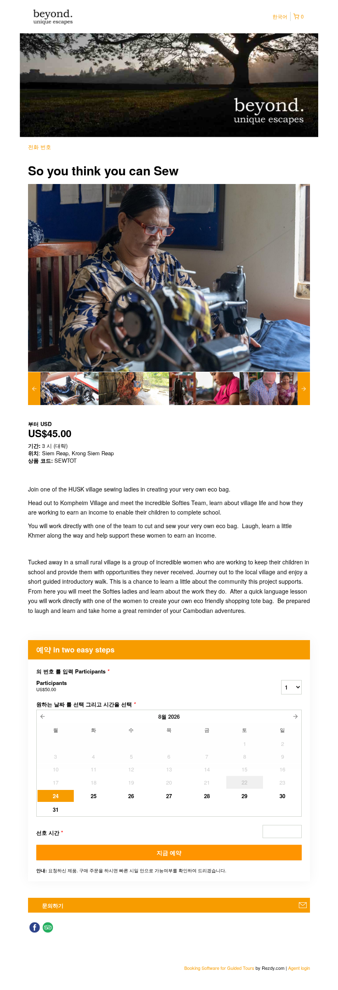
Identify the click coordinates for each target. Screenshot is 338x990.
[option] (63, 388)
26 (131, 796)
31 (56, 809)
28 (207, 796)
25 (93, 796)
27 (169, 796)
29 (244, 796)
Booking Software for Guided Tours (220, 967)
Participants (51, 685)
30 (282, 796)
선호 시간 (49, 832)
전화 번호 (39, 147)
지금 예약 (169, 852)
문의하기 (52, 905)
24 (56, 796)
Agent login (299, 967)
